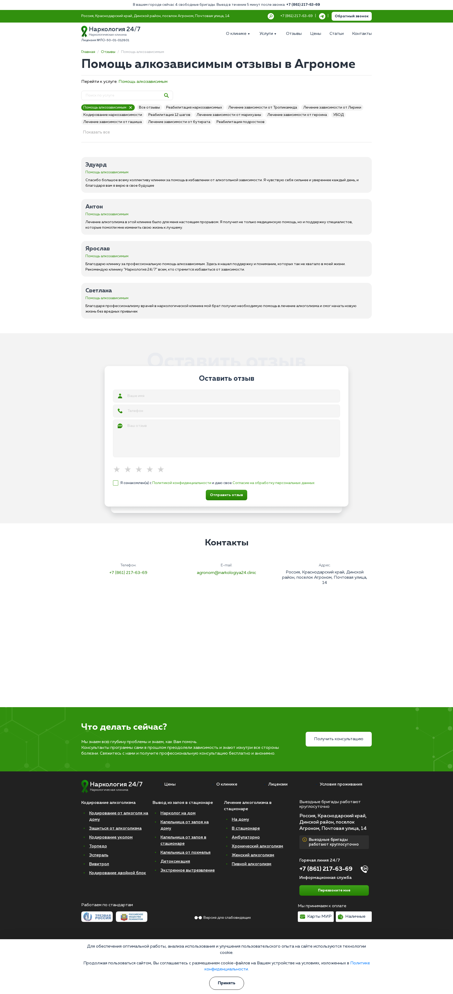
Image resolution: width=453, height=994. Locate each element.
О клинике (226, 784)
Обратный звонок (352, 16)
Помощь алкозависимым (143, 82)
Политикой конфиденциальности (181, 483)
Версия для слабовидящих (227, 918)
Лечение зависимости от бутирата (179, 122)
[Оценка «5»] (162, 470)
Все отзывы (149, 107)
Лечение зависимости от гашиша (112, 122)
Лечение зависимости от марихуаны (229, 115)
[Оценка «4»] (151, 470)
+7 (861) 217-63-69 (303, 5)
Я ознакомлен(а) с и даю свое (217, 483)
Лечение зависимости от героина (297, 115)
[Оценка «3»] (140, 470)
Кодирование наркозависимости (112, 115)
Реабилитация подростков (241, 122)
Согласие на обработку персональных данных (274, 483)
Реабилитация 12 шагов (169, 115)
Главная (88, 52)
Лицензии (278, 784)
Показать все (96, 132)
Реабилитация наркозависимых (194, 107)
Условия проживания (341, 784)
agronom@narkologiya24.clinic (226, 573)
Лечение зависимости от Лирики (332, 107)
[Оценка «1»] (118, 470)
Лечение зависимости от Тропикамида (262, 107)
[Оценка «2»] (129, 470)
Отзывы (108, 52)
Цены (170, 784)
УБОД (338, 115)
